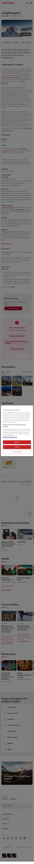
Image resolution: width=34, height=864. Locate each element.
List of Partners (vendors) (10, 437)
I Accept (17, 447)
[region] (17, 430)
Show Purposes (17, 451)
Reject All (17, 442)
